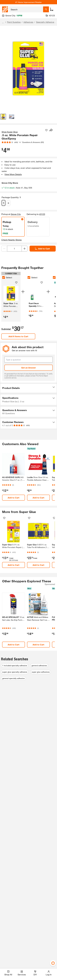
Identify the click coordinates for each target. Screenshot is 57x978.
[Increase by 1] (24, 249)
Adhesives (28, 22)
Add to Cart (44, 248)
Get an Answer (28, 367)
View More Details (13, 174)
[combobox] (26, 9)
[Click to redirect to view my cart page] (51, 9)
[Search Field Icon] (46, 9)
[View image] (3, 116)
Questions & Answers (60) (33, 142)
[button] (28, 388)
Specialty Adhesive (45, 22)
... (3, 22)
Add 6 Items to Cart (18, 336)
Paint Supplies (14, 22)
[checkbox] (3, 277)
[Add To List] (46, 130)
